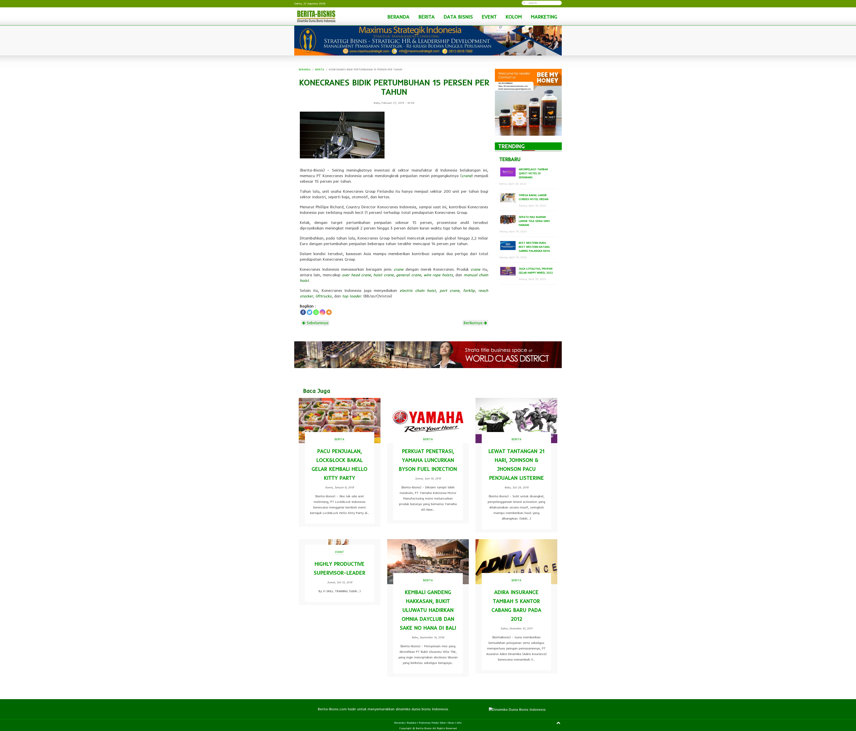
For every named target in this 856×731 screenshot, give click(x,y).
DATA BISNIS (458, 17)
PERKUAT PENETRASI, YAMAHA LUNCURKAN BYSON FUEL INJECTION (428, 460)
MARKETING (544, 17)
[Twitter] (309, 312)
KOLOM (514, 17)
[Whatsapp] (316, 312)
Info (459, 722)
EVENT (489, 17)
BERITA (426, 17)
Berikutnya (474, 322)
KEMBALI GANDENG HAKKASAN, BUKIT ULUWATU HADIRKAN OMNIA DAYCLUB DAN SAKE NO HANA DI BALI (428, 610)
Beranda (399, 722)
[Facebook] (303, 312)
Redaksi (411, 722)
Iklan (451, 722)
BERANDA (398, 17)
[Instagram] (322, 312)
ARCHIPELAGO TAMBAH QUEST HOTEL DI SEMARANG (533, 173)
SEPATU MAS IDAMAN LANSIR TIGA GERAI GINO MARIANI (534, 221)
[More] (329, 312)
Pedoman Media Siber (432, 722)
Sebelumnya (316, 322)
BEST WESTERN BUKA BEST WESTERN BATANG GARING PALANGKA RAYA (534, 246)
